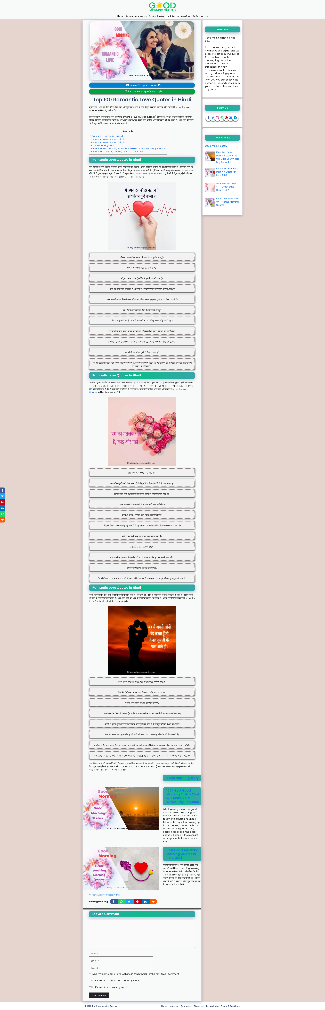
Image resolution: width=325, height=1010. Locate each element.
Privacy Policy (212, 1006)
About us (185, 16)
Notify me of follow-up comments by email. (115, 980)
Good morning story (102, 145)
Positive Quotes (156, 16)
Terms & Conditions (230, 1006)
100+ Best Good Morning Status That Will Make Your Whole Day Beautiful (128, 148)
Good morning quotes (136, 16)
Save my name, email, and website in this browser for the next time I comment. (135, 974)
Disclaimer (199, 1006)
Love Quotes (149, 173)
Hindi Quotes (173, 16)
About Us (174, 1006)
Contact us (197, 16)
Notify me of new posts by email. (109, 987)
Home (120, 16)
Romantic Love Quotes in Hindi (107, 136)
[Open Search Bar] (206, 16)
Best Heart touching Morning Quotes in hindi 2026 (117, 151)
